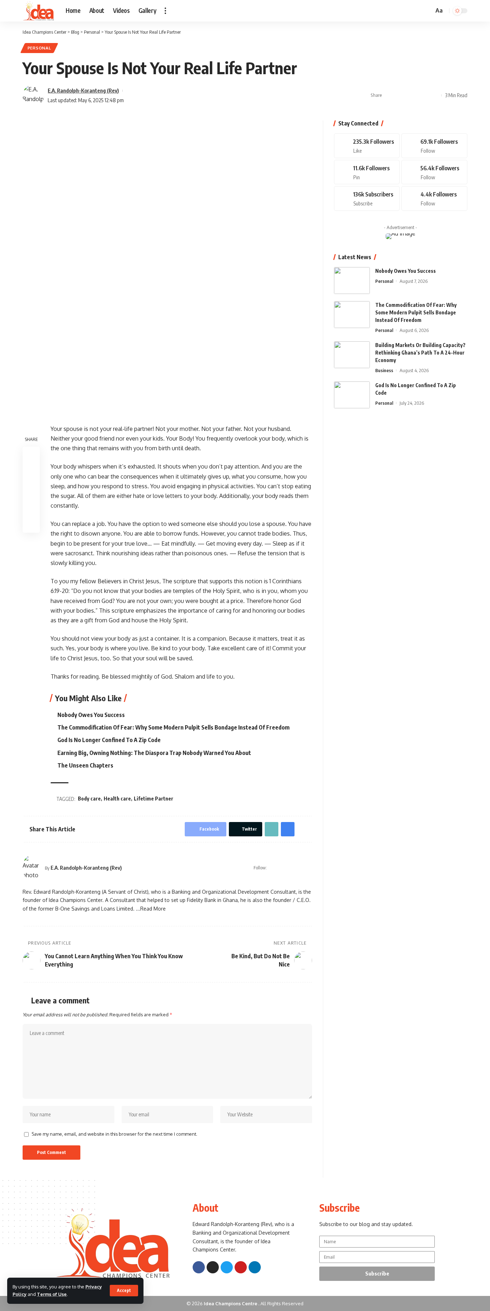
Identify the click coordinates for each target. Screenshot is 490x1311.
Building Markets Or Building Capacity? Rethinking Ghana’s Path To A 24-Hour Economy (420, 352)
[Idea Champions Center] (38, 11)
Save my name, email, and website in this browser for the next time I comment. (114, 1134)
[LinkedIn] (309, 868)
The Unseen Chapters (85, 765)
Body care (89, 798)
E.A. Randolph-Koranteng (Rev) (83, 90)
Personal (39, 48)
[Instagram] (300, 868)
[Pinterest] (367, 172)
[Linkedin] (255, 1267)
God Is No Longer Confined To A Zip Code (109, 740)
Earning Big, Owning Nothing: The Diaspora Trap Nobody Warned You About (154, 752)
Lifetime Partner (153, 798)
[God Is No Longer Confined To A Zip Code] (352, 394)
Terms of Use (52, 1294)
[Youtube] (367, 198)
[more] (165, 11)
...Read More (151, 909)
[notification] (418, 10)
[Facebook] (282, 868)
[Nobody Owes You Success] (352, 280)
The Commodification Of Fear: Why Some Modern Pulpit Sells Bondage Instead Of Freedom (173, 727)
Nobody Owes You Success (91, 714)
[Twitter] (291, 868)
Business (384, 370)
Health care (117, 798)
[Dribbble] (434, 198)
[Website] (273, 868)
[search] (427, 11)
